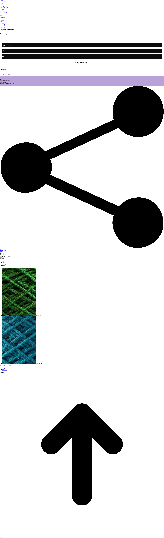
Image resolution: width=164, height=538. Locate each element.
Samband (3, 263)
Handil (3, 262)
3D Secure (3, 265)
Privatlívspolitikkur (4, 264)
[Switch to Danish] (3, 2)
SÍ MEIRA (1, 31)
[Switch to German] (3, 3)
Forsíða (3, 261)
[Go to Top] (82, 535)
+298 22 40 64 (2, 0)
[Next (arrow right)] (1, 537)
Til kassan (3, 17)
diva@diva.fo (6, 257)
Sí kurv (1, 17)
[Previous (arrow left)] (0, 537)
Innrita (1, 15)
